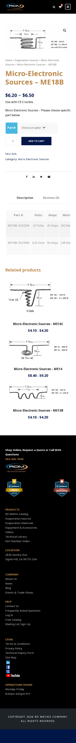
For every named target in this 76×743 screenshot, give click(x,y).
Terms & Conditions (17, 643)
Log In (9, 615)
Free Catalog (13, 619)
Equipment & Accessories (21, 527)
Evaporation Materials (19, 523)
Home (8, 60)
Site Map (10, 657)
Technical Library (16, 536)
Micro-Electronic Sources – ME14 (38, 369)
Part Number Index (17, 541)
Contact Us (12, 606)
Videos (9, 532)
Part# (11, 128)
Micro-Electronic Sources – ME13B (38, 410)
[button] (65, 30)
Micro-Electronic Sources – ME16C (38, 324)
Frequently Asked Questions (22, 610)
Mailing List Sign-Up (17, 624)
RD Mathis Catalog (16, 514)
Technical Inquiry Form (19, 653)
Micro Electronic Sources (33, 159)
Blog (8, 588)
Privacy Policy (13, 648)
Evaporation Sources (27, 60)
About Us (11, 579)
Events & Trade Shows (19, 592)
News (8, 583)
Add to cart (36, 141)
